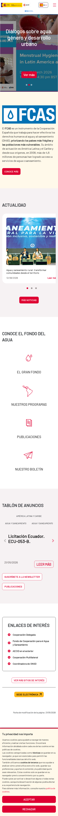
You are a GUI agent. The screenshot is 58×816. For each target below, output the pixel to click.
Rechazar (29, 809)
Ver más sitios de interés (29, 680)
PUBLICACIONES (13, 586)
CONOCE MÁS (11, 171)
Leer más (52, 277)
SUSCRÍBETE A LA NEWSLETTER (22, 576)
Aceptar (29, 799)
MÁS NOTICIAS (29, 300)
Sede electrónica (27, 694)
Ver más (29, 75)
